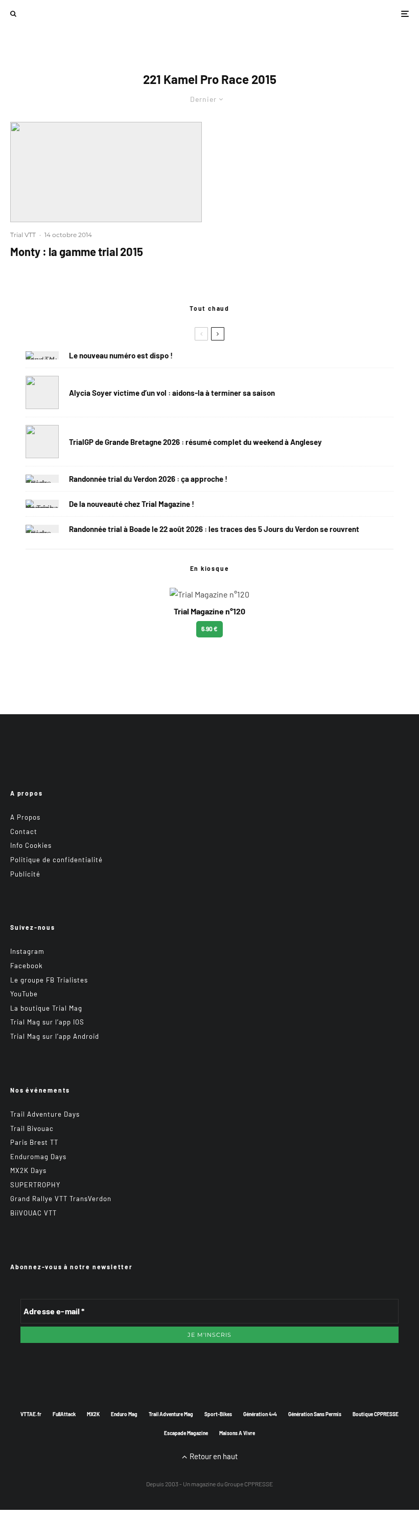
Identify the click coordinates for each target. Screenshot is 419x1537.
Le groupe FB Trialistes (49, 980)
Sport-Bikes (218, 1414)
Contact (23, 831)
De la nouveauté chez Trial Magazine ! (131, 503)
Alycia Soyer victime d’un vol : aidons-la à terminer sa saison (172, 392)
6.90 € (209, 628)
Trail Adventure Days (45, 1114)
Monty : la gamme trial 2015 (76, 251)
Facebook (26, 966)
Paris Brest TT (34, 1142)
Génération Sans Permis (314, 1414)
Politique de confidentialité (56, 860)
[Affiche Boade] (42, 479)
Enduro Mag (124, 1414)
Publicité (25, 874)
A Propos (25, 817)
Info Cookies (31, 845)
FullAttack (64, 1414)
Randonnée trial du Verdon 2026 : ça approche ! (148, 478)
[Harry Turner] (42, 441)
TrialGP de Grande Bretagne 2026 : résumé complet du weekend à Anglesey (195, 441)
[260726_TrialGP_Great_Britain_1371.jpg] (42, 392)
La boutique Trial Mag (46, 1008)
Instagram (27, 951)
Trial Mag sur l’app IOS (47, 1022)
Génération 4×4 (260, 1414)
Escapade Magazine (186, 1433)
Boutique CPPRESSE (376, 1414)
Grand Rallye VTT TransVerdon (60, 1198)
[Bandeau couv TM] (42, 355)
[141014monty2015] (106, 172)
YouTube (24, 994)
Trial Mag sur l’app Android (54, 1036)
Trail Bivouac (32, 1128)
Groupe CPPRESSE (248, 1483)
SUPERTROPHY (35, 1185)
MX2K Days (28, 1170)
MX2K (93, 1414)
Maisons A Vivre (237, 1433)
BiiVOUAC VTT (33, 1213)
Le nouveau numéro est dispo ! (121, 355)
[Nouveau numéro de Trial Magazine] (42, 504)
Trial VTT (23, 235)
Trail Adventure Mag (171, 1414)
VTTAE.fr (30, 1414)
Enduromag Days (38, 1156)
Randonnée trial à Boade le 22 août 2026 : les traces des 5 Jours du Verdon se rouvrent (214, 528)
